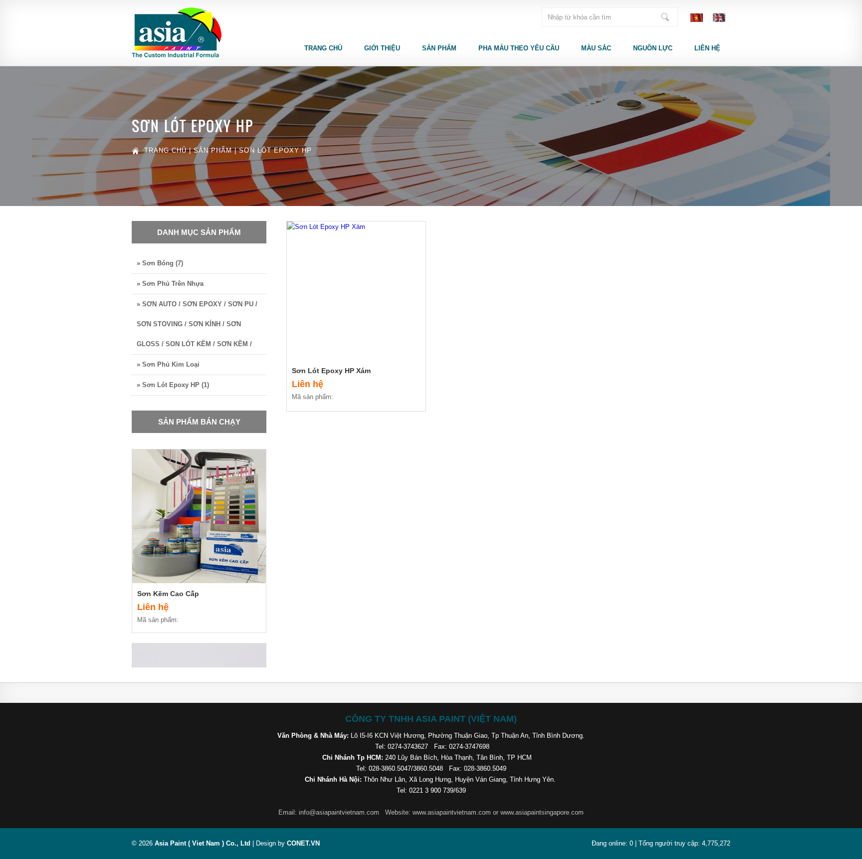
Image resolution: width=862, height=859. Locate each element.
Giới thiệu (382, 48)
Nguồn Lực (652, 48)
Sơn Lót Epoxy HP (275, 150)
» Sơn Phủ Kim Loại (168, 364)
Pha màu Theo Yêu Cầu (518, 48)
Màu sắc (596, 48)
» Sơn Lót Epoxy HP (173, 385)
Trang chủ (323, 48)
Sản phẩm (439, 48)
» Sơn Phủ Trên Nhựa (170, 283)
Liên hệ (707, 48)
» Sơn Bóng (160, 263)
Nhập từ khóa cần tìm (664, 17)
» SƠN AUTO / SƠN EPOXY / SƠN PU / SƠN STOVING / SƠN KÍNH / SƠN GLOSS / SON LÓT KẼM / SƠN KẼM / (197, 324)
